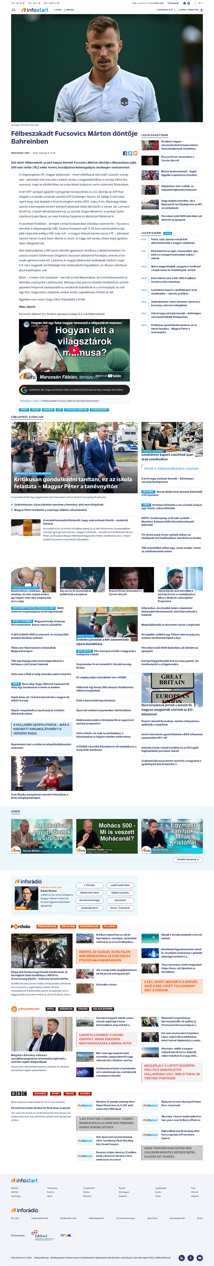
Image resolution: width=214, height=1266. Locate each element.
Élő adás (90, 885)
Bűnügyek (124, 1192)
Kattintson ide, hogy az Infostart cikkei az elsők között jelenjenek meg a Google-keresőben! (77, 390)
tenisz (35, 410)
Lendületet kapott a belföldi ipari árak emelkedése (167, 457)
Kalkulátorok (102, 1009)
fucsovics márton (76, 410)
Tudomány (52, 1188)
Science (85, 1093)
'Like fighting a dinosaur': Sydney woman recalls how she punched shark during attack (106, 1123)
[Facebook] (191, 1258)
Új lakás (109, 926)
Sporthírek (152, 1218)
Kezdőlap (25, 401)
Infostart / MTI (20, 153)
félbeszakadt (99, 410)
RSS (151, 1258)
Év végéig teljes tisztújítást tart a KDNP (101, 677)
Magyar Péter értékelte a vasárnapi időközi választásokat (50, 510)
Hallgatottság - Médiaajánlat (49, 1258)
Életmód (87, 1196)
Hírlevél (194, 1192)
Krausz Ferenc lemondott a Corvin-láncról (125, 593)
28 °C (200, 3)
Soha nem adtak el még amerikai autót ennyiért (41, 674)
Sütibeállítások (163, 1258)
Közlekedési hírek (68, 1218)
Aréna (200, 1218)
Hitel (50, 1009)
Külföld (14, 1192)
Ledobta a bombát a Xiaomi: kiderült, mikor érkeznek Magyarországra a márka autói (105, 1039)
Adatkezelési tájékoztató (94, 1258)
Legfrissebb (160, 1188)
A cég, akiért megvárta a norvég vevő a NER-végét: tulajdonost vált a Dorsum (170, 986)
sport (24, 410)
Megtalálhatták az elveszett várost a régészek (170, 625)
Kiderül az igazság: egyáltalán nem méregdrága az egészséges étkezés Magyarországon (104, 956)
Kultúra (50, 1192)
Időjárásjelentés (96, 1218)
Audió (158, 1192)
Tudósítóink (88, 1188)
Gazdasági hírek (177, 1218)
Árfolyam (68, 926)
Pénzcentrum (47, 926)
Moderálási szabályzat (120, 1258)
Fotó (193, 1188)
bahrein (48, 410)
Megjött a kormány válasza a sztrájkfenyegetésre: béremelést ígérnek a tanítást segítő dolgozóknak (38, 1059)
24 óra (58, 10)
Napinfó (123, 1196)
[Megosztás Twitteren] (130, 153)
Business (40, 1093)
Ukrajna (70, 10)
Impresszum (72, 1258)
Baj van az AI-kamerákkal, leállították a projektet (75, 593)
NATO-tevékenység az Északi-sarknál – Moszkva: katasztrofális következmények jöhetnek (167, 522)
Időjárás (195, 1196)
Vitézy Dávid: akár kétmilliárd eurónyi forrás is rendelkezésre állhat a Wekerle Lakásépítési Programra (177, 596)
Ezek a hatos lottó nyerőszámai (95, 700)
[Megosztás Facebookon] (125, 153)
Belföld (14, 1188)
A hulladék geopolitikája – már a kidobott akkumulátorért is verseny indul (41, 729)
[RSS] (182, 1258)
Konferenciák (89, 926)
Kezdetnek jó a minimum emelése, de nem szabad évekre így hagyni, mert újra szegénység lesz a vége (31, 596)
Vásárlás (66, 1009)
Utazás (83, 1009)
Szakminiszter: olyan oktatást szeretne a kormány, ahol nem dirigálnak (58, 504)
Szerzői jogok (141, 1258)
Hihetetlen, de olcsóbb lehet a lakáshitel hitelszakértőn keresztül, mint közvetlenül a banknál (169, 612)
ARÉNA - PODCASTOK (189, 10)
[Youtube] (200, 1258)
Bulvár (122, 1188)
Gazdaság (16, 1196)
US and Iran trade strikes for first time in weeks (40, 1108)
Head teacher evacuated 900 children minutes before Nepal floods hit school (170, 1152)
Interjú (86, 1192)
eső (59, 410)
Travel (69, 1093)
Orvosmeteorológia (125, 1218)
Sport (36, 401)
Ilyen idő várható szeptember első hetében (103, 710)
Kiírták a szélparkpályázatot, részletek (171, 468)
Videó (158, 1196)
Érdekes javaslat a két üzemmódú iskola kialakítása (102, 642)
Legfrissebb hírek (39, 1218)
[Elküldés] (135, 153)
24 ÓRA (167, 234)
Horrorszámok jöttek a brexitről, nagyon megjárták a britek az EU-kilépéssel (167, 710)
